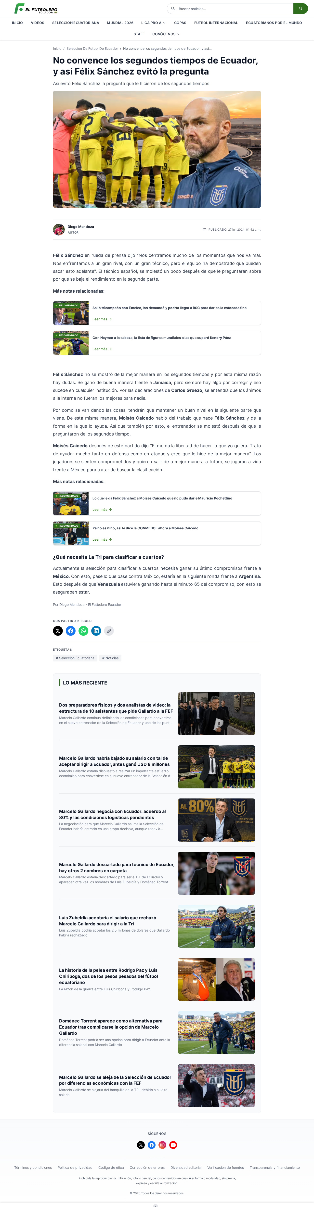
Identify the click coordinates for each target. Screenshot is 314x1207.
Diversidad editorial (185, 1167)
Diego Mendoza (81, 226)
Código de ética (111, 1167)
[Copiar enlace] (109, 631)
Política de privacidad (75, 1167)
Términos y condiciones (33, 1167)
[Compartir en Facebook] (71, 631)
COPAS (180, 23)
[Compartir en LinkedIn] (96, 631)
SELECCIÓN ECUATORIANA (75, 23)
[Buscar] (300, 8)
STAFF (139, 34)
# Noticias (110, 658)
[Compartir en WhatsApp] (83, 631)
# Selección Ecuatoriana (75, 658)
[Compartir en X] (58, 631)
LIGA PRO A (151, 23)
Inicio (57, 48)
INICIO (17, 23)
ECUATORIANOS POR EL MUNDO (274, 23)
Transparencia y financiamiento (275, 1167)
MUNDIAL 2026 (120, 23)
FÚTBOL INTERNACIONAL (216, 23)
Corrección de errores (147, 1167)
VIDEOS (37, 23)
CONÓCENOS (163, 34)
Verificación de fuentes (225, 1167)
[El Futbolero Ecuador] (36, 8)
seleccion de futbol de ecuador (92, 48)
